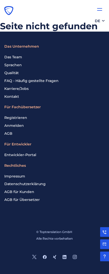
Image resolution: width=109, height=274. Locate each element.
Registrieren (15, 117)
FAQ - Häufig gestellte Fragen (31, 80)
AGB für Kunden (19, 191)
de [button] (97, 21)
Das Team (13, 57)
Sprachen (13, 65)
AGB (8, 133)
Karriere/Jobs (16, 88)
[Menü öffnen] (100, 9)
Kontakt (11, 96)
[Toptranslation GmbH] (8, 10)
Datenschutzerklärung (25, 184)
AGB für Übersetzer (22, 199)
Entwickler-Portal (20, 155)
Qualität (11, 73)
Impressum (14, 176)
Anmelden (14, 125)
